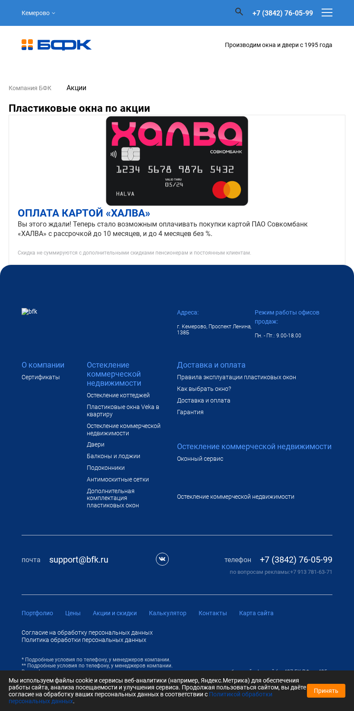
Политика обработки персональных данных (84, 639)
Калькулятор (167, 613)
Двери (95, 444)
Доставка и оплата (204, 400)
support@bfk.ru (78, 559)
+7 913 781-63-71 (311, 572)
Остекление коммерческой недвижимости (124, 429)
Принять (326, 690)
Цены (73, 613)
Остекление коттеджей (118, 395)
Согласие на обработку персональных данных (87, 632)
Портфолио (37, 613)
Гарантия (190, 412)
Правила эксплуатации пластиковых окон (236, 377)
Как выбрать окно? (204, 388)
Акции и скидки (115, 613)
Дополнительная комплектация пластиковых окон (113, 498)
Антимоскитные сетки (118, 479)
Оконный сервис (200, 458)
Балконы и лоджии (113, 456)
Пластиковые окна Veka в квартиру (123, 410)
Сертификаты (41, 377)
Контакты (213, 613)
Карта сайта (256, 613)
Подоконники (106, 467)
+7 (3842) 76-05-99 (283, 13)
